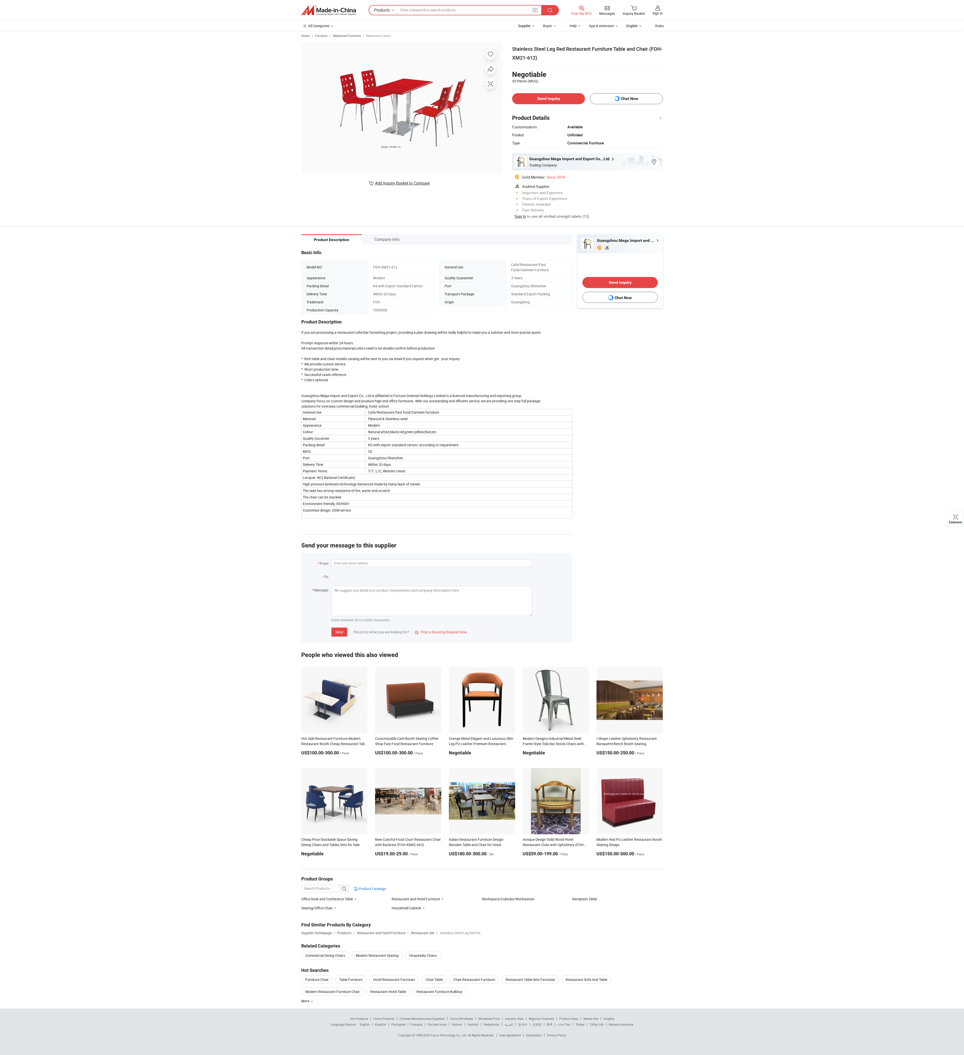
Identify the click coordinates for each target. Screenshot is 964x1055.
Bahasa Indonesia (621, 1024)
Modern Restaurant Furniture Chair (332, 991)
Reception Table (584, 899)
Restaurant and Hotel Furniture (416, 899)
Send (339, 632)
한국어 (522, 1024)
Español (380, 1024)
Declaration (534, 1035)
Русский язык (437, 1024)
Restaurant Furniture (347, 36)
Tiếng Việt (597, 1024)
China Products (383, 1019)
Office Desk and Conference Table (327, 899)
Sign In (520, 216)
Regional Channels (541, 1019)
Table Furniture (351, 979)
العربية (509, 1024)
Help (573, 25)
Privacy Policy (556, 1035)
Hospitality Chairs (423, 955)
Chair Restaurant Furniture (474, 979)
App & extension (601, 25)
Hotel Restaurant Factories (394, 979)
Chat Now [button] (629, 98)
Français (417, 1024)
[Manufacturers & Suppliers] (328, 10)
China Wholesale (461, 1019)
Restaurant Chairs (378, 36)
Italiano (457, 1024)
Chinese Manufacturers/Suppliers (422, 1019)
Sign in (657, 13)
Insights (609, 1019)
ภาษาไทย (564, 1024)
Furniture (321, 36)
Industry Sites (514, 1019)
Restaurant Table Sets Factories (530, 979)
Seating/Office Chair (317, 908)
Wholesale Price (489, 1019)
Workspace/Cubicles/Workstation (508, 899)
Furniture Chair (317, 979)
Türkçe (580, 1024)
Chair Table (434, 979)
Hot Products (359, 1019)
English (365, 1024)
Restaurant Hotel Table (388, 991)
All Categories (318, 25)
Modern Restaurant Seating (377, 955)
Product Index (568, 1019)
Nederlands (491, 1024)
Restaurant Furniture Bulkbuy (439, 991)
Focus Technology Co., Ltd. (449, 1035)
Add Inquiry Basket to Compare (402, 183)
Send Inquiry (548, 98)
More (305, 1000)
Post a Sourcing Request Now (441, 632)
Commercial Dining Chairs (325, 955)
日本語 (536, 1024)
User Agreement (510, 1035)
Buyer (547, 25)
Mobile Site (590, 1019)
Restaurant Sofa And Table (586, 979)
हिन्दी (549, 1024)
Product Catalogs (372, 888)
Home (305, 36)
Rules (659, 25)
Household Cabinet (406, 908)
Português (398, 1024)
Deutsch (472, 1024)
